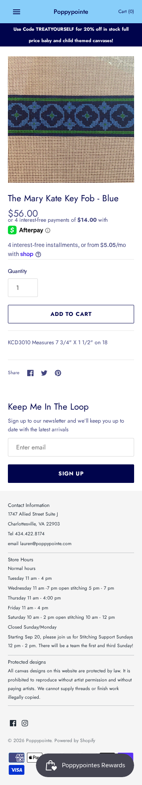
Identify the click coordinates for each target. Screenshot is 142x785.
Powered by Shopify (74, 740)
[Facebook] (13, 723)
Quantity (17, 271)
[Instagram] (25, 723)
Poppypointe (38, 740)
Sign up (71, 473)
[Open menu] (16, 11)
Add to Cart (71, 314)
